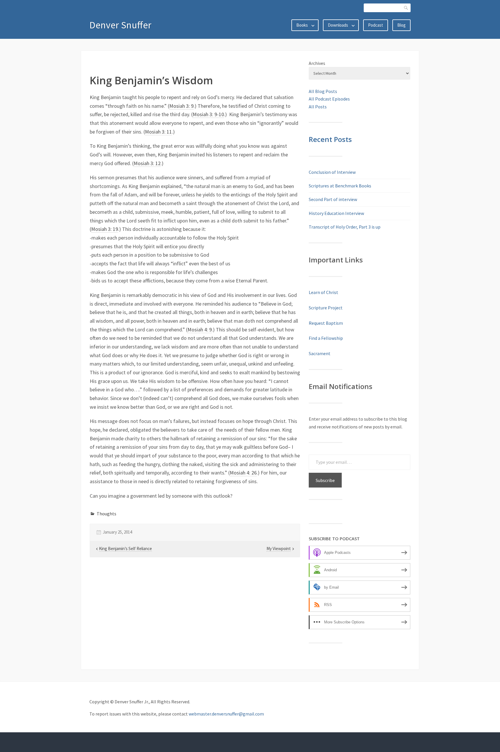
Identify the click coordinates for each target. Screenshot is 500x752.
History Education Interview (336, 213)
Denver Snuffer (120, 25)
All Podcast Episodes (329, 99)
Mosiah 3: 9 (181, 106)
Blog (401, 25)
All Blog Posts (323, 91)
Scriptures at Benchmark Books (340, 186)
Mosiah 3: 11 (158, 131)
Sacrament (319, 353)
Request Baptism (326, 323)
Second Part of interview (333, 199)
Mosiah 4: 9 (200, 329)
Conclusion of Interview (332, 172)
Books (302, 25)
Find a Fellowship (326, 338)
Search (406, 7)
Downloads (338, 25)
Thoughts (106, 513)
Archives (317, 63)
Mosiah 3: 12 (147, 163)
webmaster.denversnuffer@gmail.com (226, 714)
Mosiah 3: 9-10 (208, 114)
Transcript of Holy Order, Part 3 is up (344, 227)
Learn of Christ (323, 292)
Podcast (375, 25)
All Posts (318, 106)
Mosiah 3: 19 (104, 229)
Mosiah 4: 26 (243, 472)
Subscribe (325, 480)
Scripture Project (326, 308)
